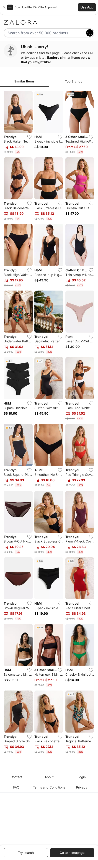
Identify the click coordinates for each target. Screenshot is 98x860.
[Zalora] (49, 22)
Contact (16, 777)
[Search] (89, 33)
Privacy (81, 787)
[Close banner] (4, 7)
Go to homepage (72, 853)
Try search (26, 853)
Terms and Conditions (49, 787)
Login (81, 777)
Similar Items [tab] (24, 81)
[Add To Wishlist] (29, 137)
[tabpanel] (49, 423)
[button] (49, 7)
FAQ (16, 787)
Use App (86, 7)
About (49, 777)
